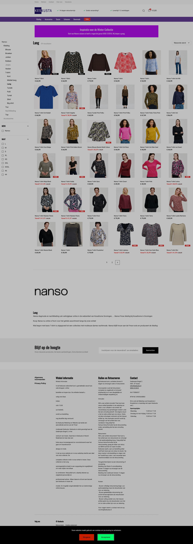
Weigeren (86, 537)
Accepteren (105, 537)
